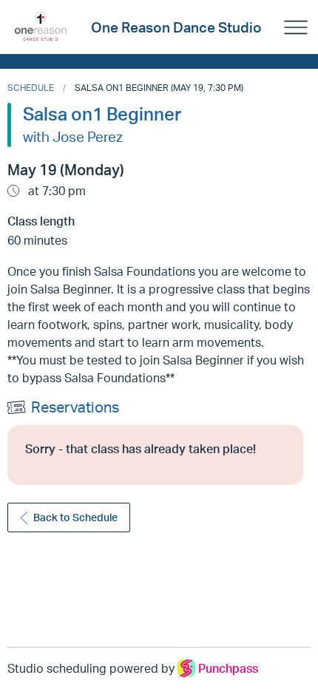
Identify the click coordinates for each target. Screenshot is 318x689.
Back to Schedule (75, 517)
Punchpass (228, 668)
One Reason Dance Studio (176, 27)
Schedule (30, 87)
